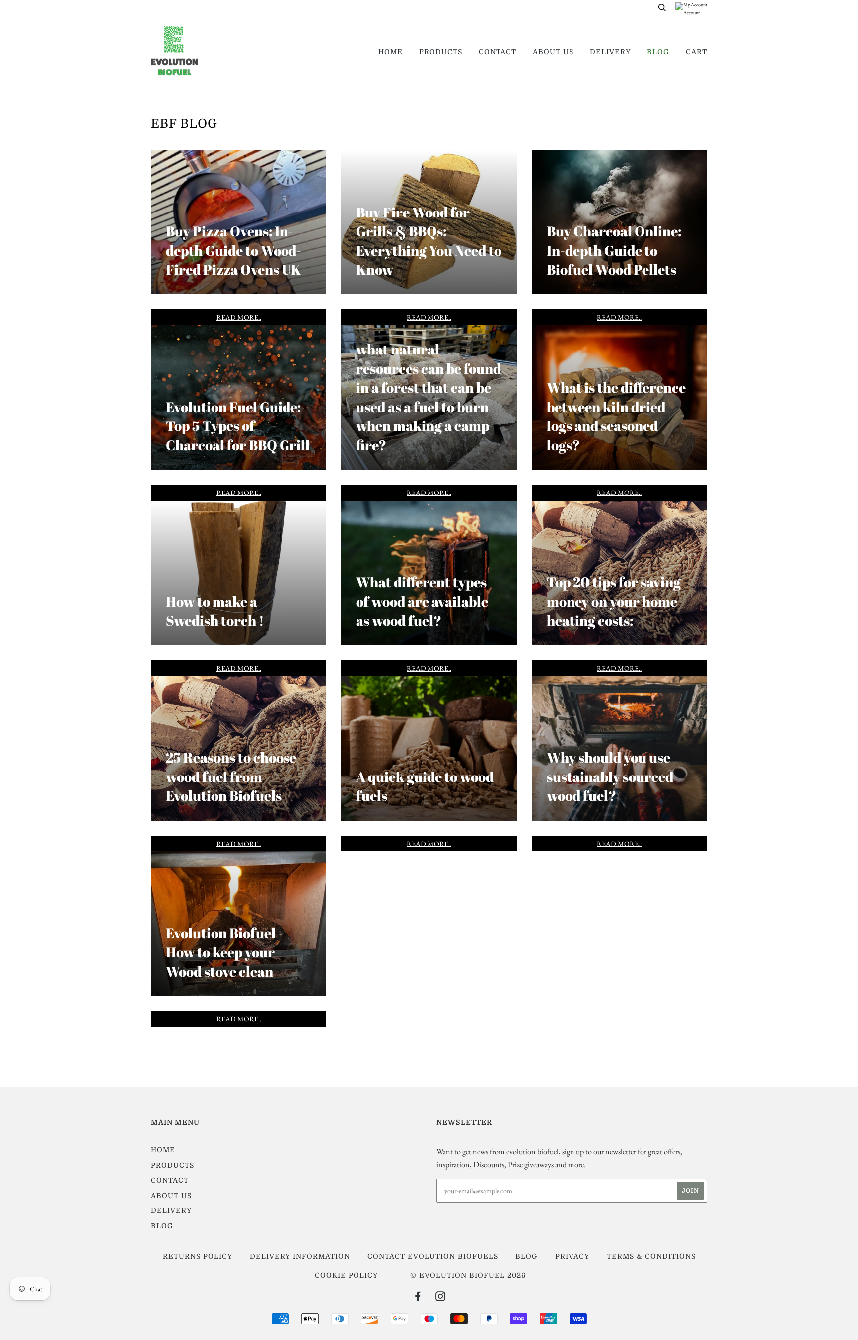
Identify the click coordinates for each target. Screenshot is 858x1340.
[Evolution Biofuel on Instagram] (440, 1298)
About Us (553, 52)
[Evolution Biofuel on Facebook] (418, 1298)
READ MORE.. (238, 317)
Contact (497, 52)
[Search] (662, 7)
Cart (696, 52)
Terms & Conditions (651, 1256)
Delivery (610, 52)
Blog (658, 52)
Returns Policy (197, 1256)
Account (691, 12)
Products (440, 52)
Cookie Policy (346, 1275)
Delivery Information (300, 1256)
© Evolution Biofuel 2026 (468, 1275)
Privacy (572, 1256)
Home (390, 52)
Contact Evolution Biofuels (432, 1256)
